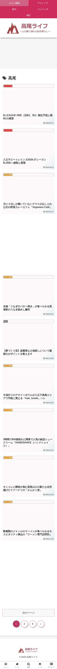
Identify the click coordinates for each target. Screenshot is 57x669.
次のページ (28, 612)
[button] (51, 479)
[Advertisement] (28, 240)
